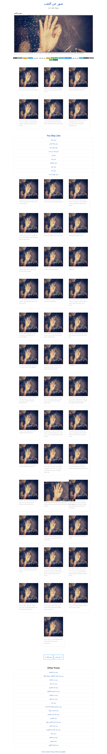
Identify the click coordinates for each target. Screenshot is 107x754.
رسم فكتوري (53, 718)
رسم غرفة (53, 733)
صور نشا (53, 170)
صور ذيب (25, 58)
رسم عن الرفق (54, 699)
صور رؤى (15, 58)
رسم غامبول (53, 741)
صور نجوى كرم (53, 147)
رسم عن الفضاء (53, 695)
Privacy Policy (55, 752)
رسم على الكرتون (53, 687)
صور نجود (53, 166)
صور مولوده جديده (53, 174)
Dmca (43, 752)
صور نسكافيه (53, 163)
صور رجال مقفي (42, 58)
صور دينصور (55, 59)
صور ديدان (91, 58)
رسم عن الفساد (53, 680)
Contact (48, 752)
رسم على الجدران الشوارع (54, 729)
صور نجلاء (53, 140)
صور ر (50, 59)
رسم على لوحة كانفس (53, 714)
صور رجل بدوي (75, 58)
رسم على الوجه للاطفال (53, 691)
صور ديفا (48, 58)
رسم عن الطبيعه (53, 672)
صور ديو (80, 58)
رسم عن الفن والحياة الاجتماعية (53, 706)
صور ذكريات (61, 58)
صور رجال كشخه (54, 58)
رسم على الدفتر (53, 726)
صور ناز (53, 155)
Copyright (62, 752)
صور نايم (53, 159)
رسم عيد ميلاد (53, 683)
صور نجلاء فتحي (53, 143)
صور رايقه (20, 58)
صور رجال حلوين (68, 58)
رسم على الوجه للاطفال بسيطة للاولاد (53, 676)
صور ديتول (36, 58)
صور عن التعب (53, 3)
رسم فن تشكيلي (53, 737)
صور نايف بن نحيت (53, 151)
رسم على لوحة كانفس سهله (53, 722)
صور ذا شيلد (30, 58)
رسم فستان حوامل (53, 710)
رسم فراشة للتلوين (53, 745)
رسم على (53, 703)
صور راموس (86, 58)
